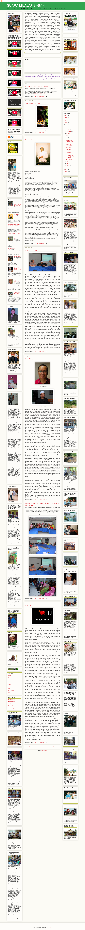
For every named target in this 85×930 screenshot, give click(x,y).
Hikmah (9, 680)
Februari (68, 165)
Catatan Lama (56, 747)
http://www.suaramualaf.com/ (39, 93)
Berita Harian (11, 705)
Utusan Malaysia (11, 707)
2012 (66, 122)
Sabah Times (11, 703)
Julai (67, 135)
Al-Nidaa (10, 675)
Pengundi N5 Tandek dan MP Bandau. (36, 86)
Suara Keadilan (11, 699)
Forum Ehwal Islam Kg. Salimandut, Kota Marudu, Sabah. (17, 203)
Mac (67, 163)
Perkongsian (16, 214)
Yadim (9, 692)
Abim (9, 688)
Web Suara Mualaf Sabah (32, 103)
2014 (66, 119)
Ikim (9, 682)
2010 (66, 169)
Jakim (9, 684)
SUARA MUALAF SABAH (26, 5)
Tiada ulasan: (41, 96)
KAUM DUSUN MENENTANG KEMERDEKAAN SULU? (17, 269)
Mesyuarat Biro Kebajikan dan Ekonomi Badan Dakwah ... (70, 156)
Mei (67, 138)
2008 (66, 173)
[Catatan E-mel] (46, 96)
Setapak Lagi (29, 359)
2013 (66, 120)
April (67, 161)
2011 (66, 124)
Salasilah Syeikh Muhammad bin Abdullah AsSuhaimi (14, 225)
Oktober (68, 129)
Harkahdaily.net (11, 701)
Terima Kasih (29, 606)
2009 (66, 171)
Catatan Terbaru (29, 747)
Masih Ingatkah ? (11, 248)
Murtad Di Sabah (17, 256)
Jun (67, 137)
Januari (68, 167)
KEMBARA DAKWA (31, 250)
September (68, 131)
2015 (66, 117)
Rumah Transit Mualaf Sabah (17, 293)
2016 (66, 115)
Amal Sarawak (11, 690)
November (68, 127)
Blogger (49, 927)
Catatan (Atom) (44, 750)
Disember (68, 126)
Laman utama (43, 747)
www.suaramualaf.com (50, 130)
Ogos (67, 133)
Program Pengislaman (16, 280)
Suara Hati (28, 140)
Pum (9, 677)
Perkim (9, 686)
